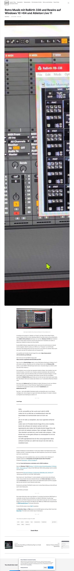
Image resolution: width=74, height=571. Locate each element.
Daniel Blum (7, 16)
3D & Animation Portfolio (37, 2)
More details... (29, 564)
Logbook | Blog (13, 2)
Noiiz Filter (18, 510)
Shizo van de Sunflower (47, 2)
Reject (45, 567)
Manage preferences (24, 567)
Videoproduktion (27, 2)
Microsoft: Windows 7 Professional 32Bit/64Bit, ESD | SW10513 (37, 472)
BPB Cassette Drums (23, 503)
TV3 (31, 506)
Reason (18, 524)
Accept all (50, 567)
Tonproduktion (20, 2)
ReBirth (22, 524)
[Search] (68, 3)
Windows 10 (28, 524)
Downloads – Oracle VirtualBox (29, 460)
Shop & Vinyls (56, 2)
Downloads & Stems (14, 3)
